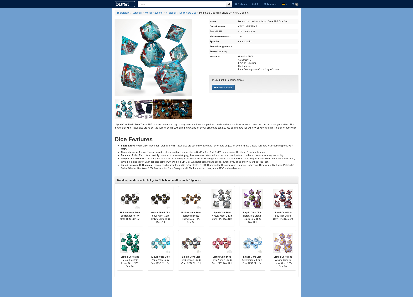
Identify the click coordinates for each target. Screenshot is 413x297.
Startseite (124, 12)
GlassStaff (171, 12)
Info (257, 4)
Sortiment (242, 4)
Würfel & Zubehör (154, 12)
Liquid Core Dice (187, 12)
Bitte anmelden (224, 87)
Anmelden (271, 4)
